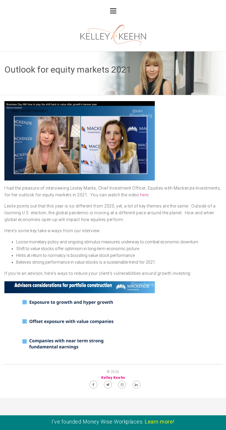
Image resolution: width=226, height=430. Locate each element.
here (144, 195)
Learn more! (160, 422)
